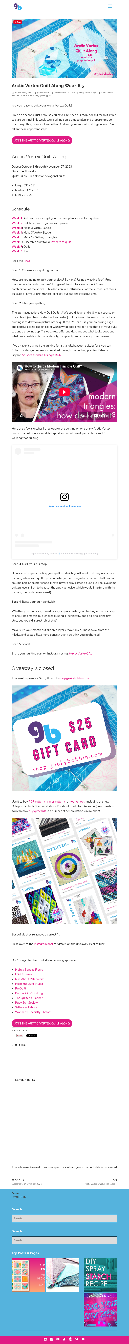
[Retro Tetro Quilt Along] (100, 1310)
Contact (16, 1193)
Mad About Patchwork (29, 979)
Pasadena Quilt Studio (29, 984)
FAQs (27, 261)
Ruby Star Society (26, 1003)
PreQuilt (20, 989)
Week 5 (17, 237)
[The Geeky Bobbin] (28, 1275)
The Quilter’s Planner (29, 998)
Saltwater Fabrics (26, 1007)
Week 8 (17, 251)
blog (81, 92)
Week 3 (17, 228)
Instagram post (43, 944)
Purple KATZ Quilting (29, 993)
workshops (77, 802)
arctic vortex (107, 92)
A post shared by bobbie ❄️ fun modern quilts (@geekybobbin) (64, 553)
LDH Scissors (23, 974)
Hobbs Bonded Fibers (29, 970)
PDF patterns (37, 802)
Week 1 (17, 218)
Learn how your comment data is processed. (89, 1167)
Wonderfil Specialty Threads (33, 1012)
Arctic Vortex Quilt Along (66, 92)
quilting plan (45, 95)
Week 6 (17, 242)
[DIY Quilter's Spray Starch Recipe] (100, 1275)
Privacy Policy (19, 1196)
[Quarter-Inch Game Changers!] (62, 1275)
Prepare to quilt (61, 242)
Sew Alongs (90, 92)
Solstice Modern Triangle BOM (42, 355)
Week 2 (17, 223)
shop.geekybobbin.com (74, 678)
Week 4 (17, 233)
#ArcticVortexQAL (80, 654)
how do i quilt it (19, 95)
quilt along (33, 95)
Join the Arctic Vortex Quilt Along (42, 140)
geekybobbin (43, 92)
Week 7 (17, 247)
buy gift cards (37, 811)
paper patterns (56, 802)
